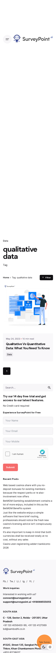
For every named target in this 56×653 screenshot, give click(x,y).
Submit (10, 467)
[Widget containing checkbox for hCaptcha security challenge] (25, 454)
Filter (48, 277)
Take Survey (44, 642)
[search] (49, 387)
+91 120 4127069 (37, 625)
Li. (18, 581)
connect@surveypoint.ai (17, 598)
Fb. (4, 581)
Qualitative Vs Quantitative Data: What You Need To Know (28, 346)
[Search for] (28, 387)
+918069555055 (41, 601)
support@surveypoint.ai (17, 601)
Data (5, 240)
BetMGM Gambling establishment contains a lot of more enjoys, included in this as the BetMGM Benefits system (27, 504)
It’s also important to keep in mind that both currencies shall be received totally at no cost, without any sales (27, 536)
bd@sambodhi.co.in (14, 629)
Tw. (11, 581)
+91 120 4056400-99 (15, 625)
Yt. (30, 581)
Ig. (24, 581)
